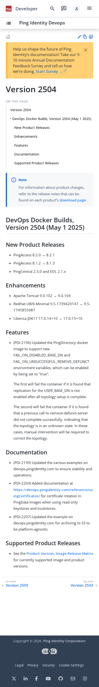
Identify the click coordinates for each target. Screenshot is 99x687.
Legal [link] (19, 665)
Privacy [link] (32, 665)
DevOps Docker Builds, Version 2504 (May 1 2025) (51, 118)
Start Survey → (49, 71)
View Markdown (85, 36)
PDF (91, 36)
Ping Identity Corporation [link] (64, 641)
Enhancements (25, 136)
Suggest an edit (79, 36)
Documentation (26, 154)
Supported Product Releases (36, 163)
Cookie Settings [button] (71, 665)
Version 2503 (82, 585)
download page (73, 200)
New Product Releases (32, 127)
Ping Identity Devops (42, 23)
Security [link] (48, 665)
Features (21, 145)
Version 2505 (17, 585)
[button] (77, 9)
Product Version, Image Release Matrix (59, 553)
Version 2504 (20, 110)
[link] (9, 8)
